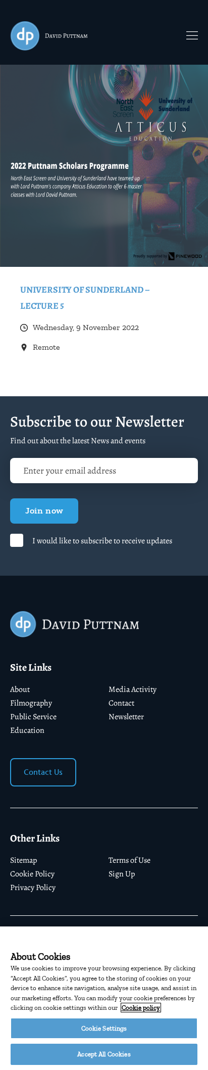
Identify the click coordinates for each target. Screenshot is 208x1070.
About (20, 689)
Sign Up (122, 873)
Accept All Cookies (103, 1054)
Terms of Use (129, 860)
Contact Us (43, 772)
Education (27, 730)
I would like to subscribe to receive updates (102, 540)
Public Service (33, 716)
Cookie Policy (32, 873)
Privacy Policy (33, 887)
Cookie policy (141, 1007)
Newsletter (126, 716)
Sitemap (23, 860)
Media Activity (133, 689)
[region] (104, 998)
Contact (121, 703)
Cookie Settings (104, 1028)
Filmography (31, 703)
